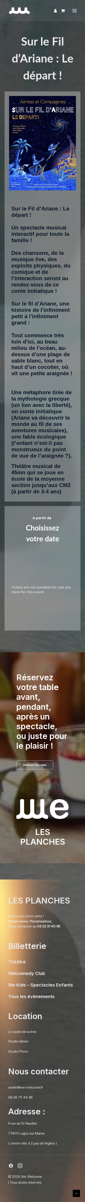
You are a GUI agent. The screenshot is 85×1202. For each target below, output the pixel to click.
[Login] (53, 11)
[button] (74, 10)
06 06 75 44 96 (20, 1097)
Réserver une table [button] (35, 765)
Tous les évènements (31, 996)
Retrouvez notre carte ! (26, 916)
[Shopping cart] (61, 11)
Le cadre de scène (22, 1032)
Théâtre (17, 962)
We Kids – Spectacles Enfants (40, 985)
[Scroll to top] (76, 1193)
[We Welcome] (42, 10)
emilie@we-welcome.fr (25, 1087)
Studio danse (18, 1041)
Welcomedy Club (26, 973)
